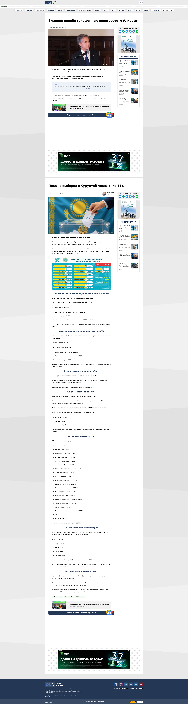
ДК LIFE (130, 10)
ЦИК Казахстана (80, 597)
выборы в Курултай (57, 597)
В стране (97, 10)
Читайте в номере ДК (85, 10)
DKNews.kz (94, 244)
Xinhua (146, 10)
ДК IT (113, 10)
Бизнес (60, 10)
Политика (29, 10)
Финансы (51, 10)
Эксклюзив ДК (40, 10)
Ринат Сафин (110, 192)
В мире (106, 10)
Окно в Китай (155, 10)
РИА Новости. (90, 89)
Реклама (94, 701)
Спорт (138, 10)
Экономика (19, 10)
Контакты (101, 701)
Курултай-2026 (69, 597)
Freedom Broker (70, 10)
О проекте (87, 701)
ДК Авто (121, 10)
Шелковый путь (167, 10)
